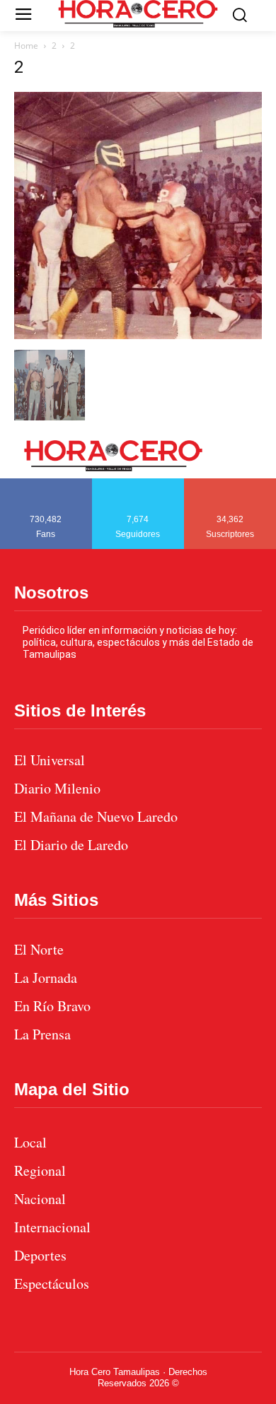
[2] (138, 335)
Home (26, 46)
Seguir (138, 483)
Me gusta (46, 483)
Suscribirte (230, 483)
